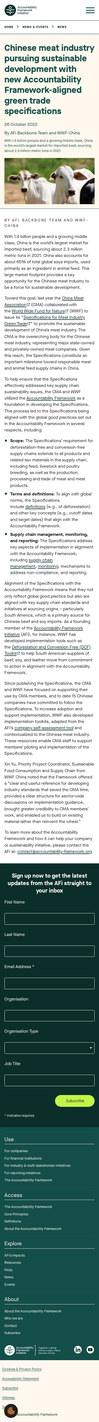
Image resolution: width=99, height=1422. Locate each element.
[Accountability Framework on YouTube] (90, 1350)
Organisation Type (21, 1031)
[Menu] (90, 11)
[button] (11, 1410)
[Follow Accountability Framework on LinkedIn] (78, 1350)
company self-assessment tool (43, 728)
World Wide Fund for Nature (38, 311)
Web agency (76, 1386)
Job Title (12, 1063)
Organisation (16, 999)
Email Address (19, 966)
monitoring (48, 566)
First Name (14, 902)
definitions (35, 506)
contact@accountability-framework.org (54, 851)
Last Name (14, 934)
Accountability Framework (51, 398)
